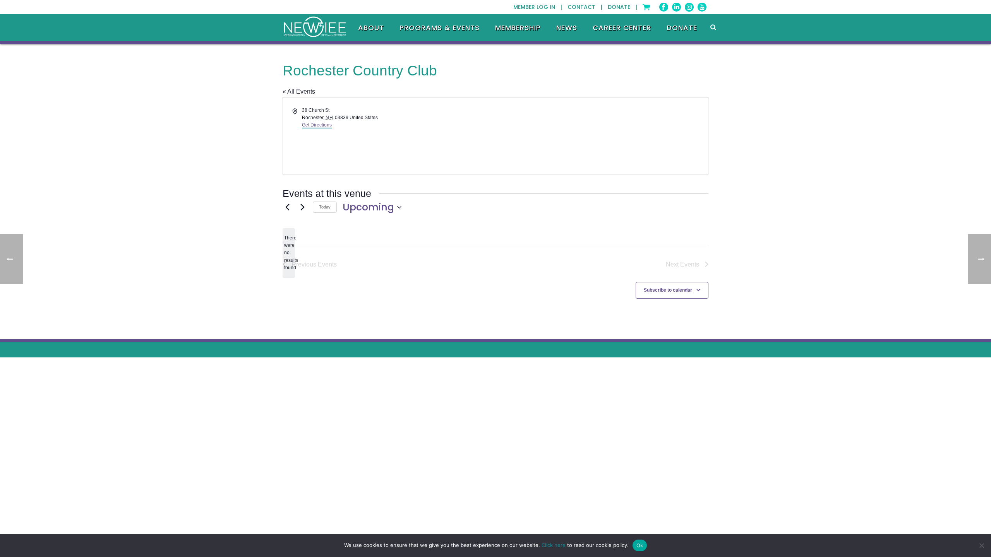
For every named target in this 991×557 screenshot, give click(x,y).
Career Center (622, 27)
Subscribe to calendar (668, 290)
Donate (682, 27)
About (371, 27)
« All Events (299, 91)
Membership (518, 27)
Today (325, 207)
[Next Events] (302, 207)
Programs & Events (439, 27)
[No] (981, 545)
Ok (639, 545)
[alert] (289, 253)
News (566, 27)
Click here (554, 545)
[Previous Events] (287, 207)
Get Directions (317, 125)
